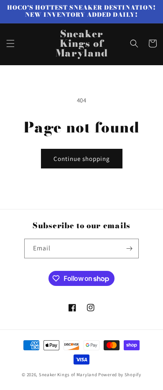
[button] (10, 43)
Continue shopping (81, 159)
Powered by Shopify (119, 374)
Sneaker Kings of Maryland (68, 374)
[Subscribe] (129, 248)
